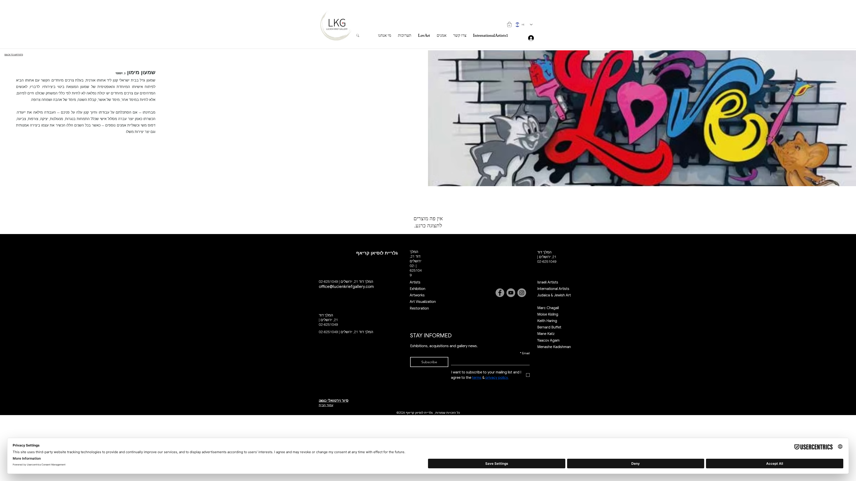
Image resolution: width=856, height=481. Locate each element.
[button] (509, 24)
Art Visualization (423, 302)
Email (525, 353)
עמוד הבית (326, 405)
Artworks (417, 295)
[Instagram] (521, 292)
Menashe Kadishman (554, 347)
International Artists (553, 289)
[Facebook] (500, 292)
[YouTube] (510, 292)
